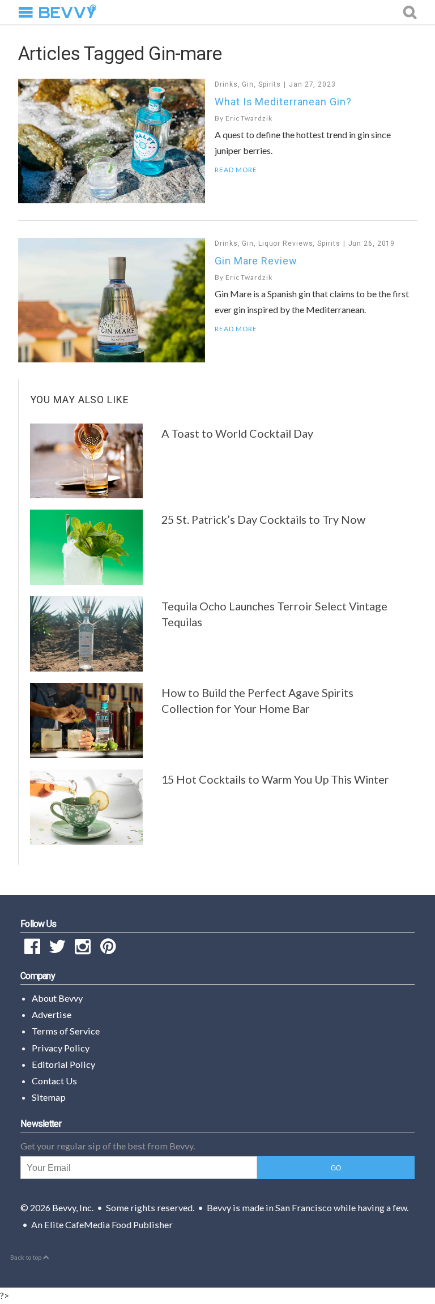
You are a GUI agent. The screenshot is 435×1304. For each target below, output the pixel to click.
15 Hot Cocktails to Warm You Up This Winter (275, 779)
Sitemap (49, 1097)
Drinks (226, 84)
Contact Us (54, 1080)
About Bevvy (57, 998)
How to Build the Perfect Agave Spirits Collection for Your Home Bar (257, 700)
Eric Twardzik (248, 118)
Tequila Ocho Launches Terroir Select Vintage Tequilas (274, 614)
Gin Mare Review (256, 261)
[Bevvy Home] (67, 12)
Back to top (26, 1258)
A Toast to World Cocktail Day (237, 433)
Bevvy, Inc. (72, 1207)
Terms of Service (66, 1030)
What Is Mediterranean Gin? (283, 102)
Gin (248, 84)
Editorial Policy (63, 1064)
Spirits (269, 84)
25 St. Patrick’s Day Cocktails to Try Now (263, 519)
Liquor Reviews (285, 243)
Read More (236, 169)
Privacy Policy (60, 1047)
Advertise (51, 1014)
